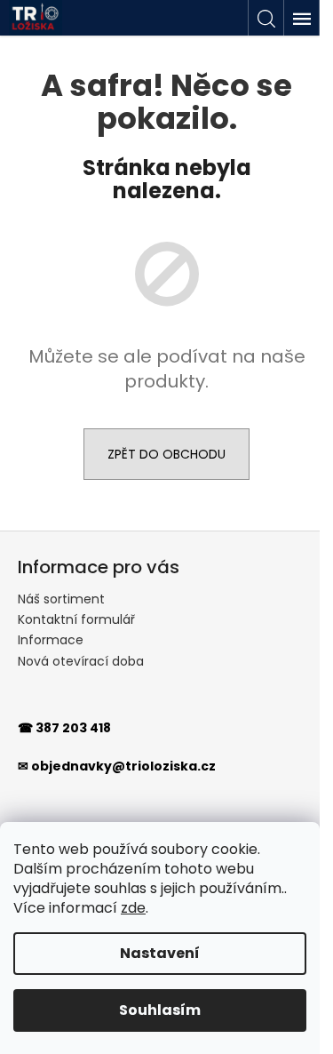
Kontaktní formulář (76, 619)
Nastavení (160, 953)
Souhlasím (160, 1010)
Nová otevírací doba (81, 661)
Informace (50, 640)
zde (133, 908)
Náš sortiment (61, 599)
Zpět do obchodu (166, 454)
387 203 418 (73, 728)
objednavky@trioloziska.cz (123, 766)
